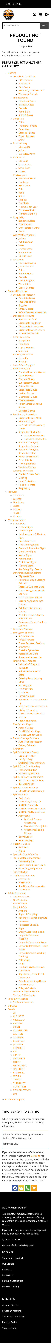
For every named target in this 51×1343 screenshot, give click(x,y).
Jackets (22, 238)
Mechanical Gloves (27, 396)
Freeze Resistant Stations (31, 643)
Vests (21, 245)
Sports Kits (24, 692)
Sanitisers (23, 847)
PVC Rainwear (25, 241)
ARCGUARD (19, 1019)
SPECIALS (12, 1005)
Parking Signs (25, 558)
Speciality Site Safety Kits (25, 854)
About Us (7, 1269)
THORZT (17, 1079)
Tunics (21, 171)
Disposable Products (23, 315)
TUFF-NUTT (19, 1083)
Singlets (22, 199)
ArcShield (17, 1023)
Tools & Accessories (18, 998)
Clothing (12, 72)
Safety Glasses (25, 308)
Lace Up (17, 498)
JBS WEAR (18, 1044)
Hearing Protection (23, 354)
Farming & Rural (26, 695)
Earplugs (23, 361)
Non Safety (18, 502)
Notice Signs (24, 555)
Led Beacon (24, 889)
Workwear (18, 259)
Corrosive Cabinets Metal (31, 586)
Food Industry (20, 143)
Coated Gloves (25, 375)
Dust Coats (24, 87)
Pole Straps (24, 959)
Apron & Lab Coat (27, 319)
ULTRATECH (19, 1086)
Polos (21, 122)
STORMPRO (19, 1072)
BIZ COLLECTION (22, 1090)
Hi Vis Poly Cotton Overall (31, 90)
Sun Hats (23, 350)
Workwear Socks (26, 210)
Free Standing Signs (28, 544)
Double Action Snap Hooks (32, 981)
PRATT (16, 1055)
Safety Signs (19, 523)
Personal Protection (18, 291)
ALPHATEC (18, 1016)
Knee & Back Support (24, 365)
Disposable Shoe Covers (30, 326)
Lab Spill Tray (25, 759)
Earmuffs (23, 358)
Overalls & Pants (26, 153)
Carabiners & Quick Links (31, 967)
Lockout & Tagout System (26, 991)
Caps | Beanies (26, 287)
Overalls (22, 108)
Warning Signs (25, 565)
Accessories (24, 878)
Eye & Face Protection (24, 294)
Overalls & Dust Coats (24, 76)
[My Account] (35, 15)
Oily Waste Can (26, 576)
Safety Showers (26, 639)
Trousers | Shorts (27, 125)
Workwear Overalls (28, 94)
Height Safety (20, 907)
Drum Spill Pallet (26, 755)
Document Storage (22, 629)
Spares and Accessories (30, 657)
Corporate (18, 118)
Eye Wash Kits (25, 688)
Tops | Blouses (26, 136)
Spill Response (20, 794)
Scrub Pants (24, 164)
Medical (22, 717)
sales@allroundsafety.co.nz (20, 1245)
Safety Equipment (17, 893)
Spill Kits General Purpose (31, 808)
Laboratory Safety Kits (29, 801)
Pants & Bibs (24, 252)
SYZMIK (17, 1076)
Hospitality (18, 217)
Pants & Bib (24, 111)
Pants (21, 192)
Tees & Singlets (26, 280)
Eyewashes (24, 646)
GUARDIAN (18, 1040)
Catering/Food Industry (30, 678)
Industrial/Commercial (29, 671)
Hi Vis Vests (24, 185)
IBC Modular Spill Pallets (30, 780)
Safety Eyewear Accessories (32, 312)
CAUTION (18, 1033)
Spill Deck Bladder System (31, 762)
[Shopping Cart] (40, 15)
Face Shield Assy (26, 298)
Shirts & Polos (25, 115)
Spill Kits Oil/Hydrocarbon (31, 812)
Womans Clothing (27, 213)
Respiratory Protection (24, 414)
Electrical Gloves (26, 410)
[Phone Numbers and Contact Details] (27, 1188)
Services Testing (10, 1286)
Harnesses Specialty (28, 924)
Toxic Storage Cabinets (30, 597)
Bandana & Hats (26, 220)
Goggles (22, 305)
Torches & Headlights (24, 995)
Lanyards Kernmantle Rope (32, 942)
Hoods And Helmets (28, 456)
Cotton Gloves (25, 386)
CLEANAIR (18, 1037)
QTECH (16, 1062)
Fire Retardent (20, 97)
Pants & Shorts (26, 273)
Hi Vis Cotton (25, 80)
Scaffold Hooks (26, 984)
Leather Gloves (26, 393)
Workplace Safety (16, 520)
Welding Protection (23, 470)
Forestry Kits (24, 685)
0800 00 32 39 (13, 1239)
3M (14, 1012)
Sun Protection (20, 871)
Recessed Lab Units (28, 653)
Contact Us (7, 1275)
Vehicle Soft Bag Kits (28, 664)
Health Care (19, 157)
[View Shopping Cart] (34, 1188)
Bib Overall (24, 83)
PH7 (15, 1051)
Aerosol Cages (25, 727)
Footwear (12, 491)
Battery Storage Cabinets (26, 738)
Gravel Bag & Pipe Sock (30, 868)
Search (44, 25)
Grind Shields (25, 460)
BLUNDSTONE (20, 1030)
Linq (15, 1093)
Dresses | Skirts (26, 132)
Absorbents (24, 815)
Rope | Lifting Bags (28, 914)
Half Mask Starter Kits (35, 439)
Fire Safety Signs (26, 541)
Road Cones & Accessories (31, 886)
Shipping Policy (10, 1328)
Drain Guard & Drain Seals (31, 864)
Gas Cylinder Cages (23, 724)
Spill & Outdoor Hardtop (25, 787)
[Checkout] (47, 15)
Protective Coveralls (28, 333)
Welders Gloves (26, 400)
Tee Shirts (23, 203)
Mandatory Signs (27, 551)
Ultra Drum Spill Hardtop (31, 790)
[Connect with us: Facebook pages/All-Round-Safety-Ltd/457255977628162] (15, 1188)
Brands (11, 1009)
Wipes (21, 850)
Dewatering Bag (26, 861)
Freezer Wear (25, 248)
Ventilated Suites (27, 467)
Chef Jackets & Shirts (29, 227)
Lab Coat (23, 160)
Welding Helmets (27, 463)
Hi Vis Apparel (20, 175)
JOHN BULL (19, 1048)
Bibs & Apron (25, 224)
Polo (20, 189)
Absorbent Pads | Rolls (35, 826)
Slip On (16, 513)
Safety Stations (26, 636)
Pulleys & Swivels (27, 988)
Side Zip (17, 509)
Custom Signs (25, 527)
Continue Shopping (15, 1099)
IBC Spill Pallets (26, 783)
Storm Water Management (26, 857)
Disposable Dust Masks (30, 417)
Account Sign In (10, 1305)
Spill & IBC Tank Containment (28, 776)
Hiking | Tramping (28, 710)
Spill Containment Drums (26, 752)
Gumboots (18, 495)
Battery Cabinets (27, 745)
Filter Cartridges (26, 421)
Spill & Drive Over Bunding (26, 766)
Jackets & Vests (26, 104)
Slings (21, 963)
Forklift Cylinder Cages (29, 731)
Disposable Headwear (29, 322)
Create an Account (11, 1310)
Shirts (21, 139)
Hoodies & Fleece (27, 101)
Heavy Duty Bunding (28, 773)
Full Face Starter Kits (34, 435)
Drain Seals (24, 798)
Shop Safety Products (13, 1258)
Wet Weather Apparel (24, 234)
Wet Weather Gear (27, 206)
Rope (21, 928)
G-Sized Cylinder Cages (30, 734)
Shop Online (25, 46)
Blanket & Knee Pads (29, 474)
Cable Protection (21, 896)
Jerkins (22, 150)
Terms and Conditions (13, 1316)
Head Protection (21, 336)
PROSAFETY (19, 1058)
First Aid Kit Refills (27, 720)
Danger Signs (25, 530)
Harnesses (23, 921)
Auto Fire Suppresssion (30, 741)
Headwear (23, 182)
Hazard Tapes (20, 903)
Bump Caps (24, 340)
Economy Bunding (27, 769)
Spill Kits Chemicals (28, 805)
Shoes (16, 505)
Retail (21, 674)
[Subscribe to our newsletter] (21, 1188)
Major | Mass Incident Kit (31, 713)
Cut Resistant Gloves (28, 382)
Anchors (22, 910)
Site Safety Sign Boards (30, 569)
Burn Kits (23, 667)
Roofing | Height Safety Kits (32, 917)
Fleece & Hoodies (27, 178)
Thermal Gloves (26, 379)
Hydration (18, 748)
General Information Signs (32, 548)
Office (21, 681)
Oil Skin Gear (25, 255)
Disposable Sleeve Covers (31, 329)
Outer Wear (24, 129)
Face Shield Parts (27, 301)
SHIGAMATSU (20, 1065)
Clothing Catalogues (12, 1280)
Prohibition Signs (27, 562)
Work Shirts (24, 284)
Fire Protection (20, 900)
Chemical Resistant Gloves (31, 372)
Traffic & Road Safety (23, 875)
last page (35, 1155)
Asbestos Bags (26, 840)
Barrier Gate (24, 882)
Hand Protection (21, 368)
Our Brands (8, 1263)
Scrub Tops (24, 167)
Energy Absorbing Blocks (31, 931)
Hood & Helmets (26, 484)
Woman (17, 516)
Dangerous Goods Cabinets (27, 572)
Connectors (24, 970)
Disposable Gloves (27, 389)
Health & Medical (21, 843)
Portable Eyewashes (28, 650)
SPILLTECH (18, 1069)
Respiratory (24, 488)
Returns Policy (9, 1322)
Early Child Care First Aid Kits (32, 706)
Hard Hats (23, 343)
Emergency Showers (23, 632)
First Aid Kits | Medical (24, 660)
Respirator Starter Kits (29, 432)
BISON (16, 1026)
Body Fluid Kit (25, 836)
